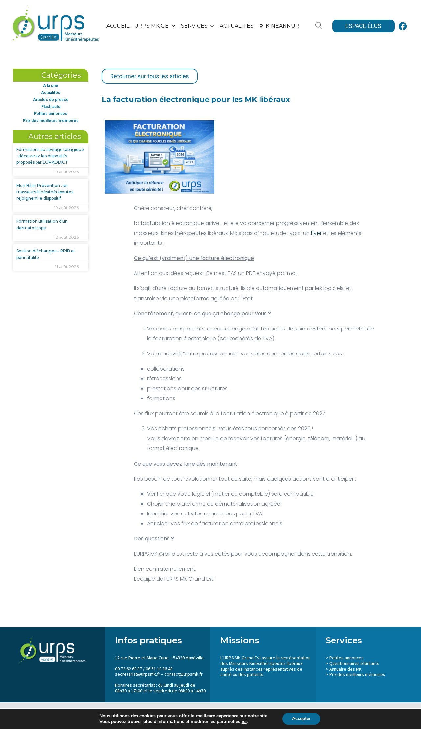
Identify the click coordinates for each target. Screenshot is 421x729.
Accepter (301, 719)
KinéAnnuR (282, 26)
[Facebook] (403, 26)
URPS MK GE (151, 26)
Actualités (237, 26)
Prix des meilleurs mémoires (51, 120)
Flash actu (50, 106)
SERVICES (194, 26)
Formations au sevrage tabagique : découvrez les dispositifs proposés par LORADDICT (50, 156)
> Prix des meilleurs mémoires (355, 675)
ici (244, 722)
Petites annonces (50, 113)
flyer (316, 233)
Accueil (117, 26)
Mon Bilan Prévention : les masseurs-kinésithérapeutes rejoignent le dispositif (44, 191)
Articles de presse (51, 99)
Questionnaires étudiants (354, 663)
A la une (50, 85)
